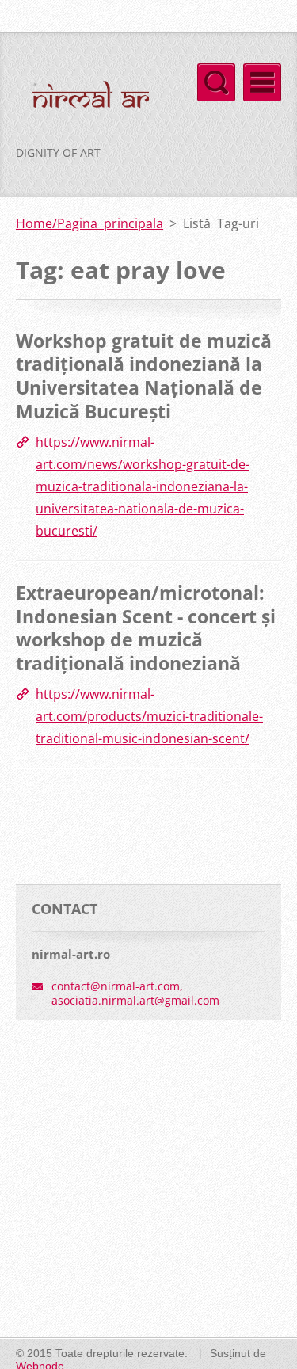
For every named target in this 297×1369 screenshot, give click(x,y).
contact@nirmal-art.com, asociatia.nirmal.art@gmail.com (135, 993)
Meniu (262, 82)
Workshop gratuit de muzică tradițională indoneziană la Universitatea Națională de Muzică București (144, 376)
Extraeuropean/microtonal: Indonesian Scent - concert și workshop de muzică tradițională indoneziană (146, 628)
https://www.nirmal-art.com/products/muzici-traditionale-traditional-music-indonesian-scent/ (149, 716)
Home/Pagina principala (89, 223)
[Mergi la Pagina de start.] (82, 99)
